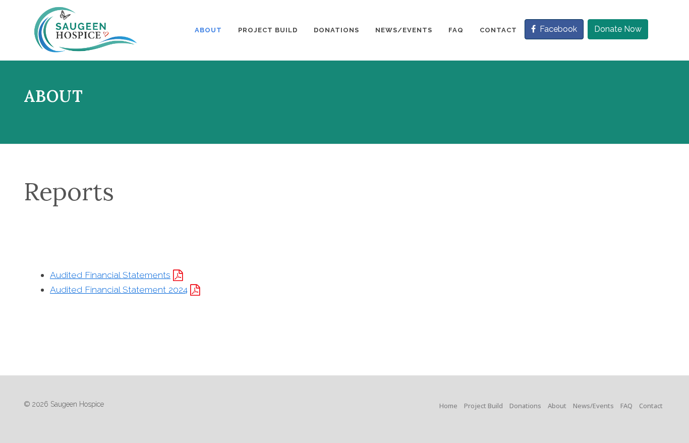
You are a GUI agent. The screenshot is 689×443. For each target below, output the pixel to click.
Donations (525, 405)
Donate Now (618, 29)
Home (448, 405)
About (557, 405)
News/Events (593, 405)
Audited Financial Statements (110, 274)
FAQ (626, 405)
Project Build (483, 405)
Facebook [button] (558, 29)
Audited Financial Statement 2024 (119, 289)
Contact (651, 405)
